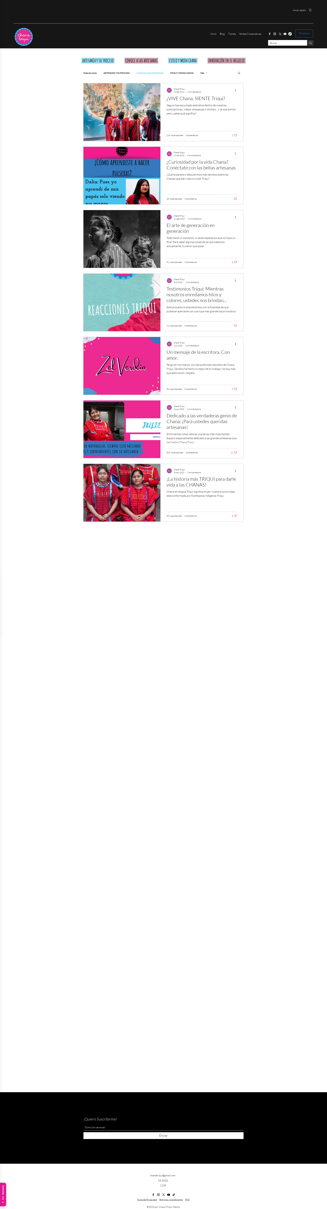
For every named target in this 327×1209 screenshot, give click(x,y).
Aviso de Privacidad (147, 1199)
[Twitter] (280, 34)
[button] (310, 10)
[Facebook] (269, 34)
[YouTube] (285, 34)
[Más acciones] (237, 90)
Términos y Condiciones (171, 1199)
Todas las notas (90, 73)
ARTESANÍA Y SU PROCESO (117, 73)
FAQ (187, 1199)
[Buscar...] (310, 43)
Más (202, 73)
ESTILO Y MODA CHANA (182, 73)
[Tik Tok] (290, 34)
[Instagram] (274, 34)
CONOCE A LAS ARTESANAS (150, 73)
